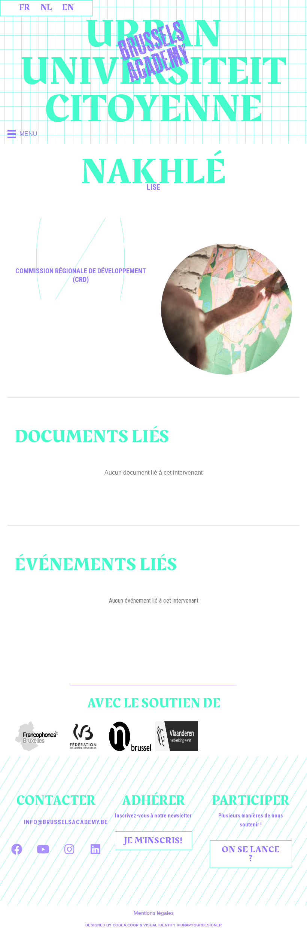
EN (68, 7)
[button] (17, 849)
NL (46, 7)
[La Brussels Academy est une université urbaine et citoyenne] (153, 51)
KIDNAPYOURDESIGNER (199, 925)
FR (24, 7)
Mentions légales (154, 913)
